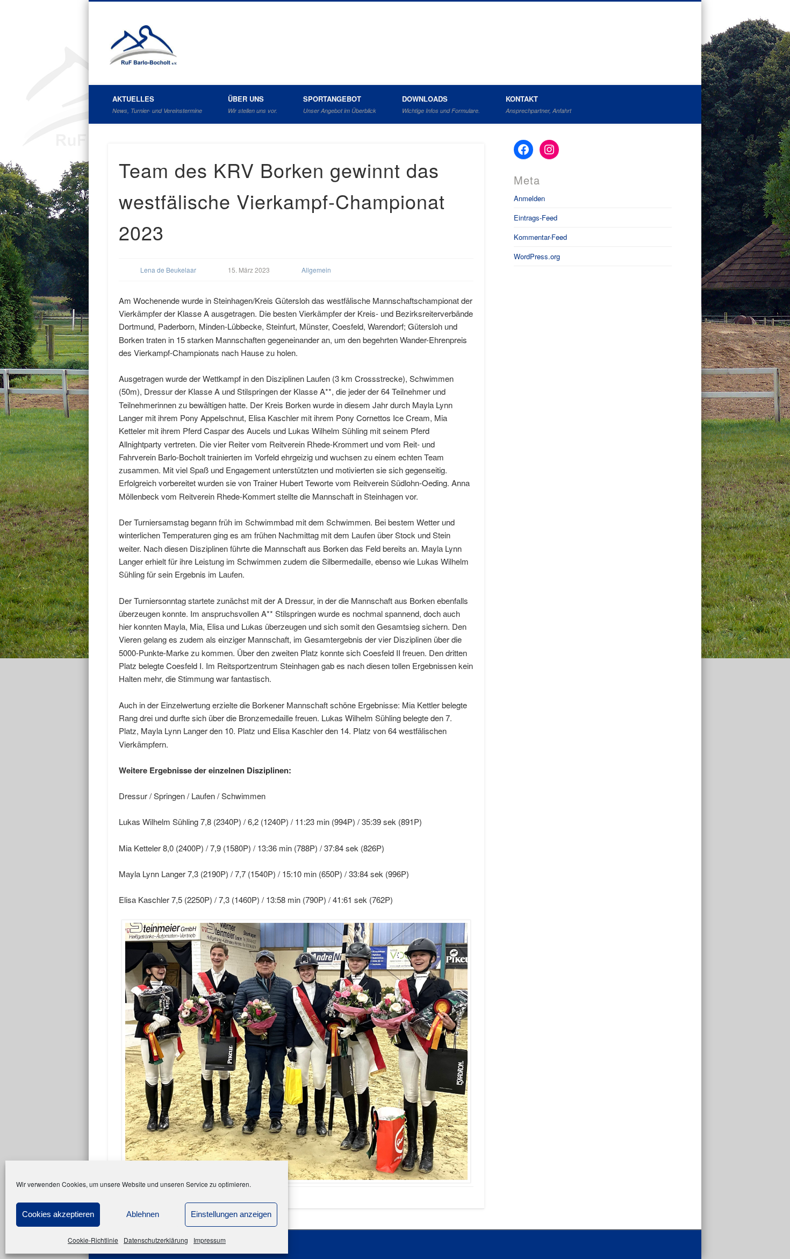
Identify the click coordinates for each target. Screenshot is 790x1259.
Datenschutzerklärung (156, 1239)
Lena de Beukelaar (168, 269)
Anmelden (529, 198)
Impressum (209, 1239)
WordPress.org (537, 256)
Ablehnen (142, 1214)
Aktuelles (157, 104)
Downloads (441, 104)
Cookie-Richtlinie (93, 1239)
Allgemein (316, 269)
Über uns (252, 104)
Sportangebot (339, 104)
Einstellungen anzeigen (231, 1214)
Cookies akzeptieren (58, 1214)
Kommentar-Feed (540, 237)
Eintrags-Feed (535, 217)
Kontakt (538, 104)
